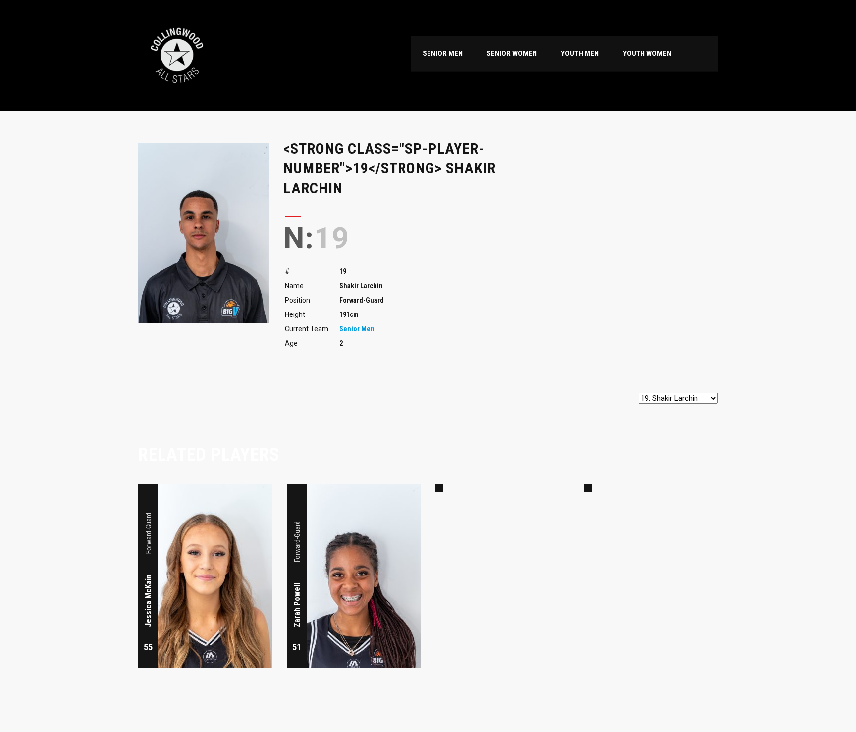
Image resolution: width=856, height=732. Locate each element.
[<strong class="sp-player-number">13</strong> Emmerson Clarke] (439, 488)
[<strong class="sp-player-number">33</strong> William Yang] (588, 488)
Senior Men (356, 329)
